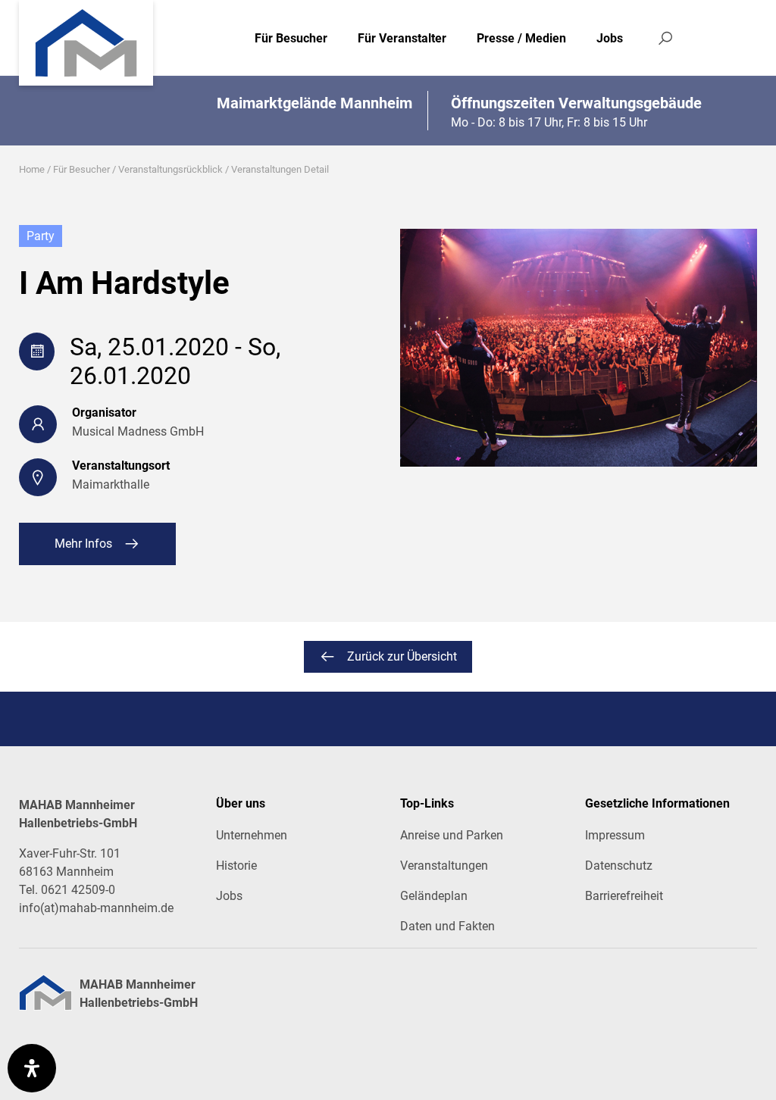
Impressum (615, 835)
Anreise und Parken (451, 835)
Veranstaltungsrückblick (170, 169)
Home (32, 169)
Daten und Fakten (447, 926)
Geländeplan (434, 896)
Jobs (609, 38)
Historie (236, 865)
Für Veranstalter (402, 38)
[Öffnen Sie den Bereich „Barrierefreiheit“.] (32, 1068)
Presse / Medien (521, 38)
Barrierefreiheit (624, 896)
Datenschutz (618, 865)
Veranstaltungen (444, 865)
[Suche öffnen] (665, 38)
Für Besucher (291, 38)
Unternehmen (251, 835)
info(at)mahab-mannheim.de (96, 908)
